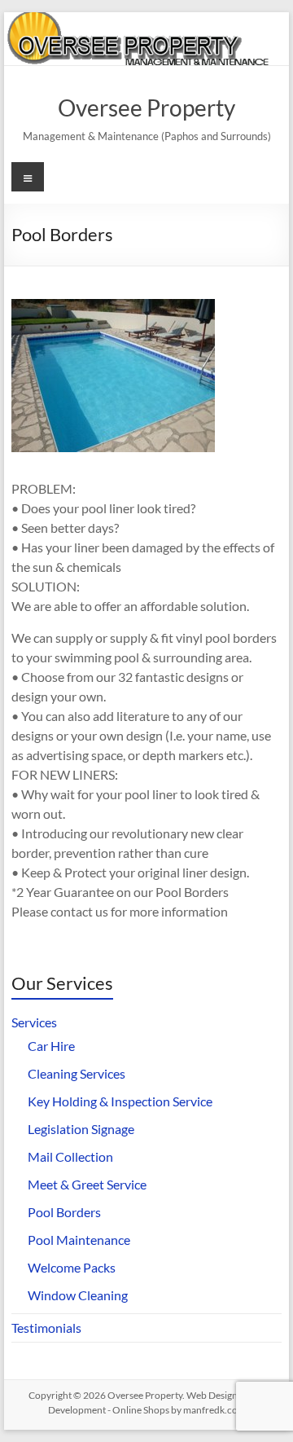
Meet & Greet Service (87, 1184)
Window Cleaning (78, 1295)
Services (34, 1022)
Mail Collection (70, 1156)
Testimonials (46, 1327)
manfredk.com (214, 1410)
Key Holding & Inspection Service (120, 1101)
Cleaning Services (76, 1073)
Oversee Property (146, 107)
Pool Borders (64, 1212)
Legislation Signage (81, 1128)
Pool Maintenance (79, 1239)
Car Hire (51, 1045)
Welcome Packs (72, 1267)
